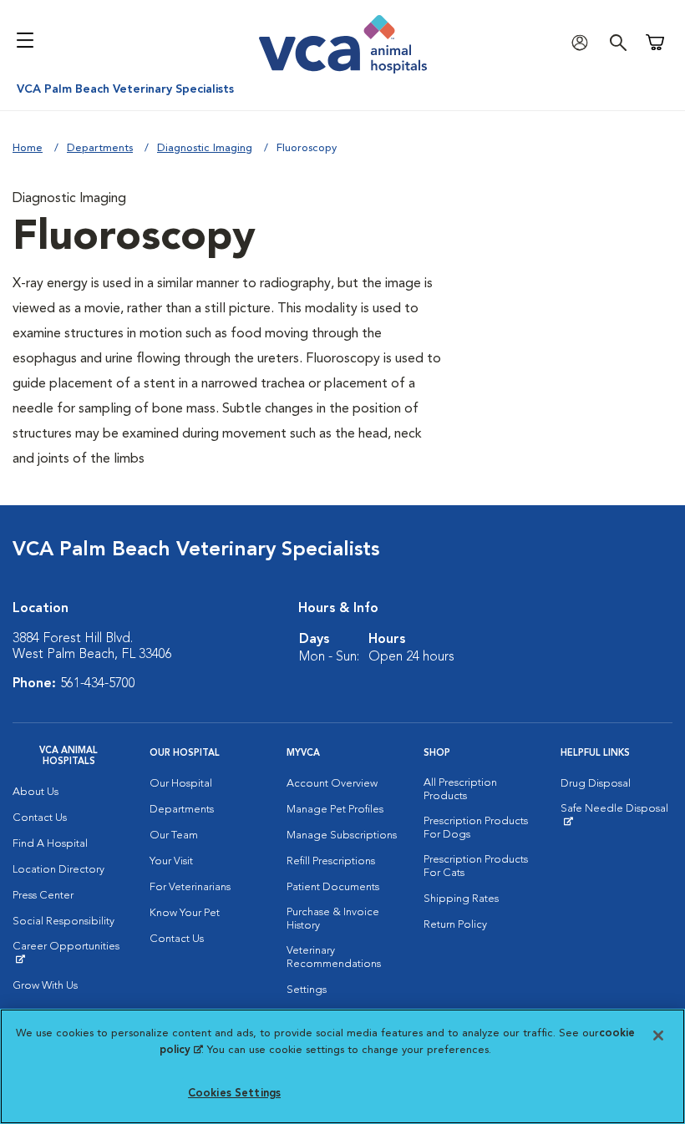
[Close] (658, 1035)
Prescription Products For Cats (476, 866)
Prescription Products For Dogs (476, 828)
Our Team (174, 835)
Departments (100, 148)
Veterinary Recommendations (334, 957)
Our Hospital (181, 783)
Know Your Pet (185, 913)
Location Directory (58, 869)
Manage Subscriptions (342, 835)
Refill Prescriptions (331, 861)
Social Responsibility (63, 921)
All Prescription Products (460, 789)
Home (28, 148)
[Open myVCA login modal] (584, 42)
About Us (35, 792)
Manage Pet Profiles (335, 809)
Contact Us (40, 818)
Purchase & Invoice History (333, 919)
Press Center (43, 895)
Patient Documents (333, 887)
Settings (307, 990)
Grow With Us (45, 985)
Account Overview (332, 783)
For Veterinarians (190, 887)
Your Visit (171, 861)
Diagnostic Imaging (204, 148)
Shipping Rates (461, 899)
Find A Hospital (50, 843)
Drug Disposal (596, 783)
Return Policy (455, 924)
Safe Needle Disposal (616, 815)
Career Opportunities (68, 953)
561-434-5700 (97, 684)
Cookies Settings (234, 1093)
